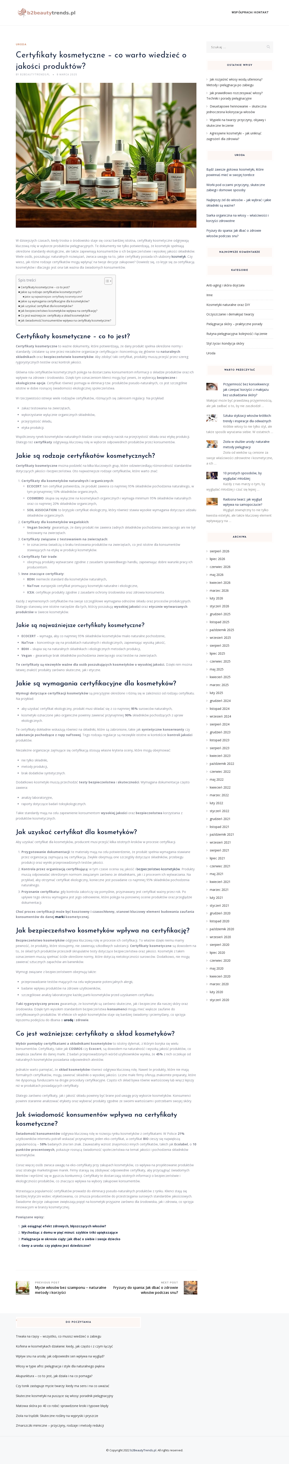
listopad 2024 (219, 708)
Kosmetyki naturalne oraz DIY (228, 305)
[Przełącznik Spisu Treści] (106, 281)
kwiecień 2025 (220, 677)
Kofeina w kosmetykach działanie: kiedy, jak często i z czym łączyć (64, 1346)
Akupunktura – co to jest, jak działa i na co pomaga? (54, 1376)
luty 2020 (216, 992)
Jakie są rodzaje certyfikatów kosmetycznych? (51, 292)
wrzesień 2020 (220, 937)
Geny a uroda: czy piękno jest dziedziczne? (56, 1245)
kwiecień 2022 (220, 787)
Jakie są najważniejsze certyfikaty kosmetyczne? (54, 296)
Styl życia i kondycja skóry (225, 343)
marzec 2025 (219, 685)
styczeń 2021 (219, 905)
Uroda (21, 44)
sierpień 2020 (219, 944)
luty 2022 (216, 803)
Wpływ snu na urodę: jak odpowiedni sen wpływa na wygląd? (60, 1356)
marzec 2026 (219, 590)
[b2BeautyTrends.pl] (46, 13)
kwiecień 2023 (220, 755)
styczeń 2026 (219, 606)
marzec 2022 (219, 795)
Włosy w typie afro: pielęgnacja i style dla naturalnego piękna (60, 1366)
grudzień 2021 (220, 819)
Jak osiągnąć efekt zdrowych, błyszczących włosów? (63, 1226)
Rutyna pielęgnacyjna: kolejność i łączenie (236, 333)
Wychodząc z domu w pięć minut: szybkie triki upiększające (69, 1232)
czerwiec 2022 (220, 771)
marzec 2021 (219, 889)
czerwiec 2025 (220, 661)
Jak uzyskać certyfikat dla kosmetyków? (47, 306)
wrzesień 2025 (220, 637)
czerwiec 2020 (220, 960)
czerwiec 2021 (220, 866)
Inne (209, 295)
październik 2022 (222, 763)
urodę (68, 1020)
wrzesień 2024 (220, 716)
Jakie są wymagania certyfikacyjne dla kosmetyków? (55, 301)
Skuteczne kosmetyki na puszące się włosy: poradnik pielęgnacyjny (64, 1396)
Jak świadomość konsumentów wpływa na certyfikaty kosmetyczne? (66, 320)
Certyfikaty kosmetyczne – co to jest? (45, 287)
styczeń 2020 (219, 1000)
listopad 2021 (219, 827)
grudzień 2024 (220, 701)
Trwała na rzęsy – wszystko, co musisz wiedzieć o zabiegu (58, 1336)
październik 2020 (222, 929)
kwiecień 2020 (220, 976)
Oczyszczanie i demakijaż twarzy (230, 314)
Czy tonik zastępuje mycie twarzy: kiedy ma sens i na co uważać (62, 1386)
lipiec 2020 (217, 952)
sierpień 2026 (219, 551)
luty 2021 (216, 897)
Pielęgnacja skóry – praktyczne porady (234, 324)
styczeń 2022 (219, 811)
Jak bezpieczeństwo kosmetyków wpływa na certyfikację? (59, 311)
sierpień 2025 (219, 645)
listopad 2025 (219, 622)
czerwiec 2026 (220, 567)
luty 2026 (216, 598)
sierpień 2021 (219, 850)
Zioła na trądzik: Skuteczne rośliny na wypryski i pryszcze (57, 1416)
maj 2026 (217, 574)
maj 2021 (217, 874)
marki (60, 917)
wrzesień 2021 (220, 842)
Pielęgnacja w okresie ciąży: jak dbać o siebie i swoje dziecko (70, 1239)
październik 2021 (222, 834)
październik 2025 (222, 630)
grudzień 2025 (220, 614)
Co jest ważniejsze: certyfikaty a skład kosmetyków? (55, 315)
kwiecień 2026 (220, 582)
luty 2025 (216, 693)
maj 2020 (217, 968)
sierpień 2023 (219, 748)
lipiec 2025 (217, 653)
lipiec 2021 (217, 858)
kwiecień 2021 (220, 882)
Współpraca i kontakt (250, 12)
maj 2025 (217, 669)
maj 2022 (217, 779)
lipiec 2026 (217, 559)
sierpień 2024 (219, 724)
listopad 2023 (219, 740)
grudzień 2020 (220, 913)
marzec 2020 (219, 984)
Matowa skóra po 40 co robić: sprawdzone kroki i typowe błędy (62, 1406)
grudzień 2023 (220, 732)
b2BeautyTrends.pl (143, 1450)
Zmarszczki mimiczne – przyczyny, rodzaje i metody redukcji (60, 1425)
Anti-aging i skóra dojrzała (225, 285)
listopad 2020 (219, 921)
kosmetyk (179, 256)
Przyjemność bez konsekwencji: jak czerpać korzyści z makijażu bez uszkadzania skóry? (246, 389)
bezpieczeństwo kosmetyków (158, 869)
